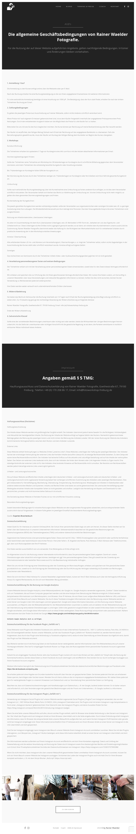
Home (58, 6)
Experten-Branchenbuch (22, 516)
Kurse (69, 6)
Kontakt (115, 6)
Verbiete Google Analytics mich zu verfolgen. (24, 619)
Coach (102, 6)
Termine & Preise (85, 6)
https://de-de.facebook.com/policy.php (22, 669)
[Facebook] (124, 6)
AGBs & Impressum (75, 828)
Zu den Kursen (68, 809)
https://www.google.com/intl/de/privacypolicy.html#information (73, 613)
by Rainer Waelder (111, 828)
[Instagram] (128, 6)
